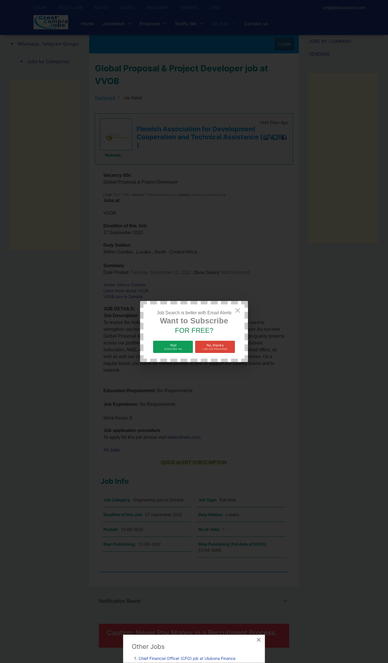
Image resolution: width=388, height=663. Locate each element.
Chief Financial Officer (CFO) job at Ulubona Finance (187, 658)
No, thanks (215, 346)
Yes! (173, 346)
